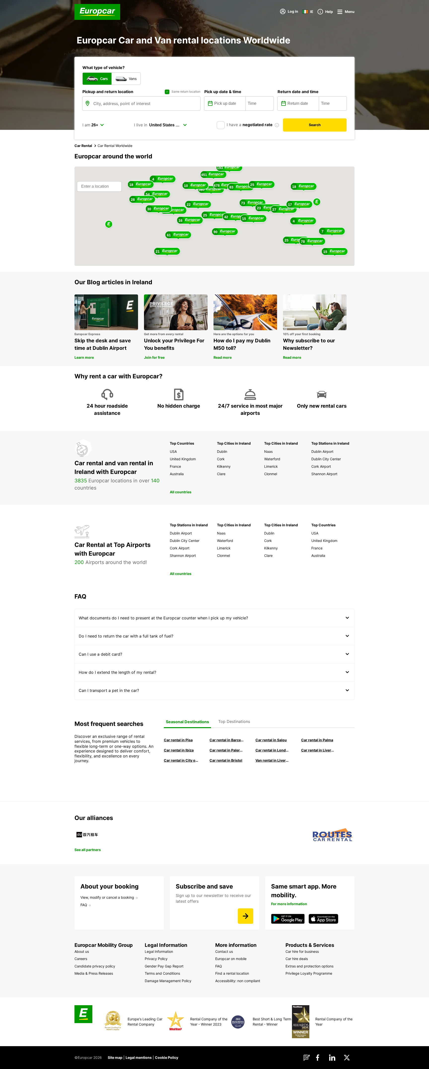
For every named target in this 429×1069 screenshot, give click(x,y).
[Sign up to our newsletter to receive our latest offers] (245, 916)
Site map (115, 1057)
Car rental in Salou (271, 740)
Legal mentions (139, 1057)
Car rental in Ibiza (179, 750)
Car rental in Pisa (178, 740)
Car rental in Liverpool (318, 750)
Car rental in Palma (317, 740)
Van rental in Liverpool (272, 760)
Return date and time (298, 91)
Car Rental (83, 145)
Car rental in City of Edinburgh (181, 760)
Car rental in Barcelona (227, 740)
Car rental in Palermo (227, 750)
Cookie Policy (166, 1057)
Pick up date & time (222, 91)
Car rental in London (272, 750)
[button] (317, 202)
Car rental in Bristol (226, 760)
